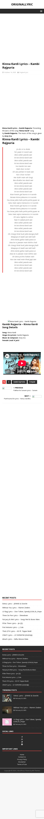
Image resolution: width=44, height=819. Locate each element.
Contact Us (22, 757)
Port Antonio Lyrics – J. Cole (12, 627)
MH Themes (36, 771)
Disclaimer (22, 762)
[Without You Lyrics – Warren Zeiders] (7, 712)
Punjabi (32, 382)
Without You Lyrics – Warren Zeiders (16, 608)
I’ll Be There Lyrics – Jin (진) (12, 623)
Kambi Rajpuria (19, 382)
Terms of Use (22, 764)
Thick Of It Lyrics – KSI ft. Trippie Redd (16, 631)
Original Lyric (23, 72)
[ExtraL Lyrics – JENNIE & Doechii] (7, 700)
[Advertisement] (22, 39)
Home (22, 755)
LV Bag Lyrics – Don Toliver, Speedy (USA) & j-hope (22, 611)
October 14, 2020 (10, 72)
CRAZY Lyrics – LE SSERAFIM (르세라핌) (17, 635)
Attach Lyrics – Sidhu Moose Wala (15, 639)
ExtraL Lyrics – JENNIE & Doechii (14, 604)
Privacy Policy (22, 759)
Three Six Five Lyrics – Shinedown (15, 615)
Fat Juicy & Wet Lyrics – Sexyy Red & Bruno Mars (21, 619)
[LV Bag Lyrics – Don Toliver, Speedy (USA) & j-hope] (7, 724)
